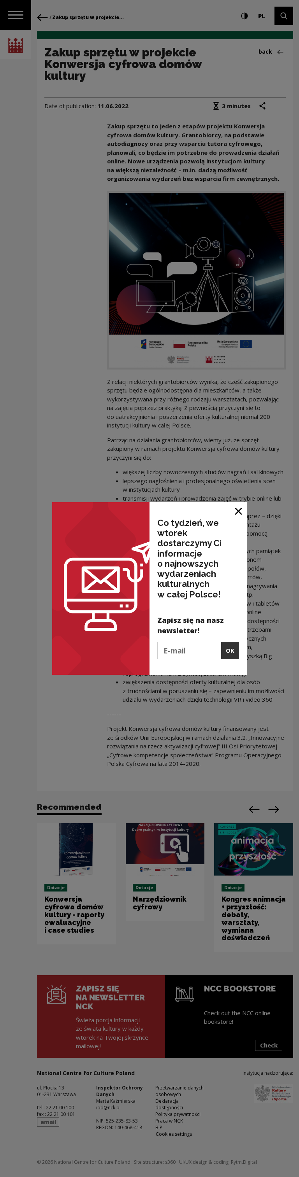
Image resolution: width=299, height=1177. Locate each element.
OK (230, 650)
